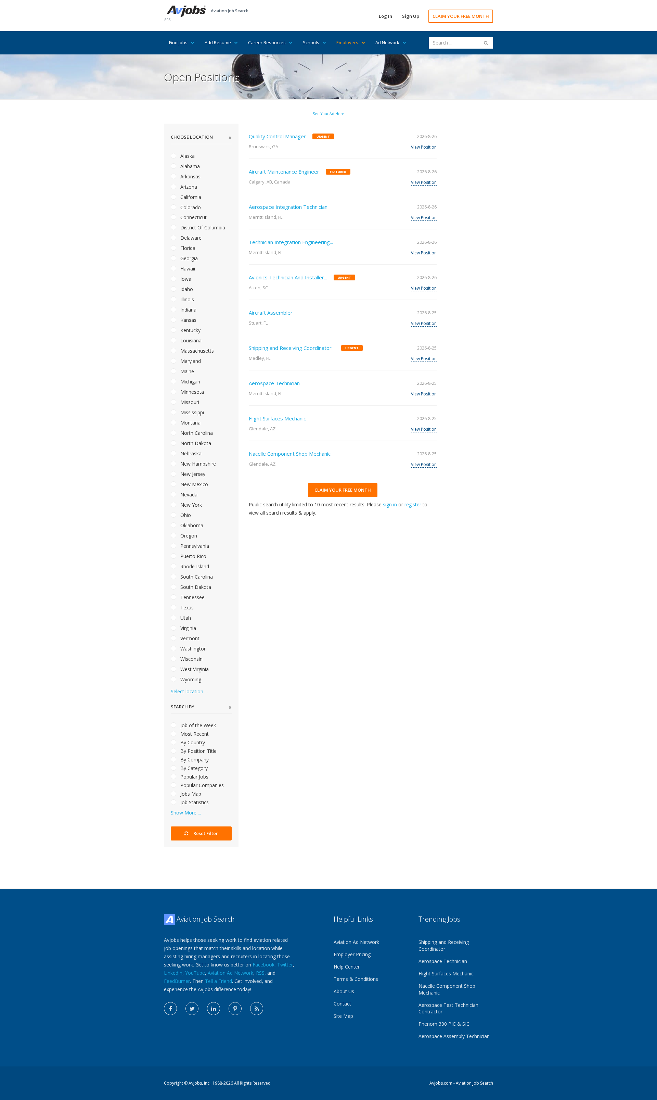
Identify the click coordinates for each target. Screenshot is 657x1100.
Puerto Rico (192, 556)
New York (190, 505)
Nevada (188, 494)
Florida (187, 248)
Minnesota (191, 392)
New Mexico (193, 484)
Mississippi (191, 412)
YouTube (195, 973)
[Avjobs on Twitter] (191, 1008)
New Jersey (192, 474)
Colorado (190, 207)
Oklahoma (191, 525)
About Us (344, 991)
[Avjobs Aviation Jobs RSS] (256, 1008)
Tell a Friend (218, 981)
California (190, 197)
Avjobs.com (440, 1083)
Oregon (188, 535)
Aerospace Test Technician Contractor (448, 1008)
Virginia (187, 628)
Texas (186, 607)
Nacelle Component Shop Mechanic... (291, 453)
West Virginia (194, 669)
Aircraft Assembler (271, 312)
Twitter (285, 964)
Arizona (188, 187)
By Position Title (198, 751)
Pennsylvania (194, 546)
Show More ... (186, 812)
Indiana (187, 309)
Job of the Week (197, 725)
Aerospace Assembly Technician (454, 1036)
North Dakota (195, 443)
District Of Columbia (202, 227)
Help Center (347, 966)
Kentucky (190, 330)
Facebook (263, 964)
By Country (192, 742)
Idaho (186, 289)
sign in (390, 504)
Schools (311, 42)
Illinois (186, 299)
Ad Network (387, 42)
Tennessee (192, 597)
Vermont (189, 638)
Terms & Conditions (356, 979)
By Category (193, 768)
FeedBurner (177, 981)
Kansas (187, 320)
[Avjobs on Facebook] (170, 1008)
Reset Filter (205, 833)
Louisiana (190, 340)
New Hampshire (197, 463)
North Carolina (196, 433)
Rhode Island (194, 566)
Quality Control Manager (277, 136)
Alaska (187, 156)
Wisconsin (191, 659)
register (412, 504)
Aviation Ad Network (230, 973)
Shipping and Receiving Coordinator (443, 945)
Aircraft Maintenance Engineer (284, 171)
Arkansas (190, 176)
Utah (185, 618)
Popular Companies (201, 785)
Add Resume (218, 42)
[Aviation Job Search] (186, 11)
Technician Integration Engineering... (291, 242)
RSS (260, 973)
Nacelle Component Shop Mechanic (446, 989)
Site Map (343, 1016)
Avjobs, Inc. (199, 1083)
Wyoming (190, 679)
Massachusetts (196, 350)
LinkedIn (173, 973)
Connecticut (193, 217)
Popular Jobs (193, 776)
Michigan (189, 381)
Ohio (185, 515)
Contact (342, 1003)
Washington (193, 648)
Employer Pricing (352, 954)
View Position (424, 147)
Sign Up (410, 16)
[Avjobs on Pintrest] (235, 1008)
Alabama (189, 166)
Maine (186, 371)
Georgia (188, 258)
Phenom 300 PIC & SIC (443, 1024)
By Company (194, 759)
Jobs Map (190, 794)
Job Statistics (194, 802)
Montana (190, 422)
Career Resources (267, 42)
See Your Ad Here (328, 113)
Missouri (189, 402)
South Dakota (195, 587)
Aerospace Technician (274, 383)
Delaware (190, 238)
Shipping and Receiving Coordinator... (292, 347)
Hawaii (187, 268)
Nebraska (190, 453)
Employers (347, 42)
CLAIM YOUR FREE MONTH (461, 16)
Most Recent (194, 734)
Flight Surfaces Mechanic (277, 418)
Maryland (190, 361)
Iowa (185, 279)
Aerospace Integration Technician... (290, 206)
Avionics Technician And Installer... (288, 277)
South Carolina (196, 576)
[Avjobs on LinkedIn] (213, 1008)
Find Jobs (178, 42)
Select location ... (189, 691)
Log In (385, 16)
